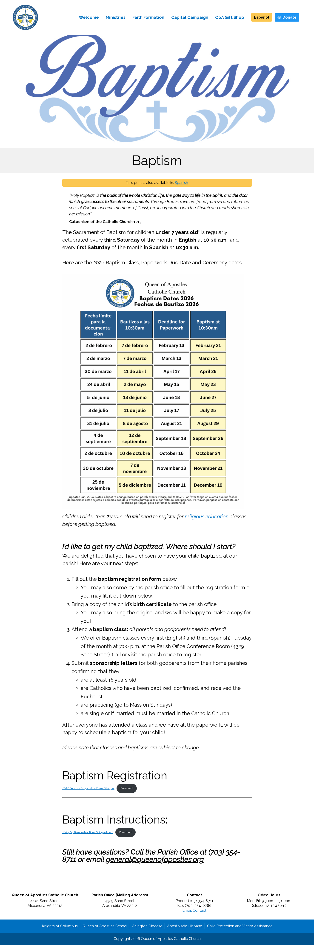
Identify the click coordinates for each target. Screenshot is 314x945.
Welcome (89, 17)
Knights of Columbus (60, 926)
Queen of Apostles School (105, 926)
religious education (206, 516)
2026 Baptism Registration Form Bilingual (88, 788)
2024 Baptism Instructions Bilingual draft (87, 832)
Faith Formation (148, 17)
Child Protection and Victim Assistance (239, 926)
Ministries (116, 17)
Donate (290, 17)
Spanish (181, 183)
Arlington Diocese (147, 926)
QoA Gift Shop (229, 17)
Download (126, 788)
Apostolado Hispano (184, 926)
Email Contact (194, 910)
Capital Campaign (189, 17)
